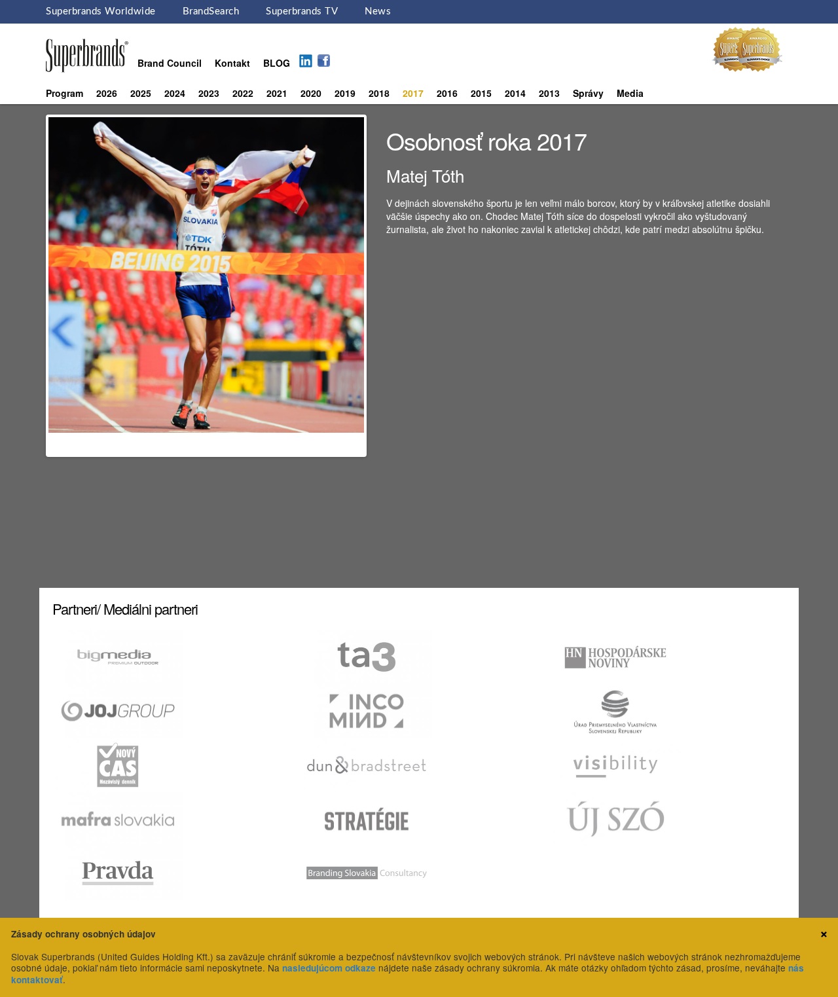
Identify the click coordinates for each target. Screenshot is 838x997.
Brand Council (169, 62)
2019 (345, 93)
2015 (481, 93)
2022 (242, 93)
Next (384, 286)
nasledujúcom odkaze (329, 968)
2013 (549, 93)
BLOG (276, 62)
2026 (106, 93)
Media (630, 93)
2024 (174, 93)
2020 (311, 93)
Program (64, 93)
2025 (140, 93)
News (378, 11)
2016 (447, 93)
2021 (276, 93)
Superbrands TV (302, 11)
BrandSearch (211, 11)
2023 (208, 93)
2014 (515, 93)
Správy (588, 93)
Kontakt (232, 62)
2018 (379, 93)
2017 (413, 93)
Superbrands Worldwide (101, 11)
